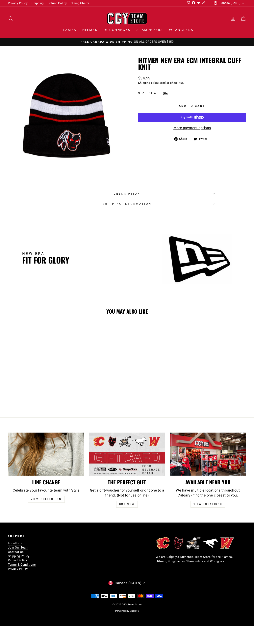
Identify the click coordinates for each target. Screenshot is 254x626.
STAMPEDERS (150, 30)
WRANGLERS (181, 30)
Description (127, 193)
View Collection (46, 499)
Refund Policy (57, 3)
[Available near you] (208, 454)
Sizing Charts (80, 3)
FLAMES (68, 30)
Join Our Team (18, 547)
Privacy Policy (18, 3)
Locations (15, 543)
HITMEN (90, 30)
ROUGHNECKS (117, 30)
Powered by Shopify (127, 610)
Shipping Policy (19, 556)
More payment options (192, 128)
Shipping (38, 3)
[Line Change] (46, 454)
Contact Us (16, 552)
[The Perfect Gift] (127, 454)
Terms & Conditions (22, 564)
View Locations (207, 504)
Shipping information (127, 204)
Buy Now (127, 504)
